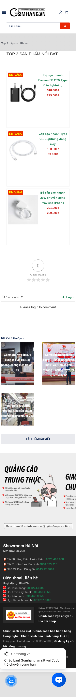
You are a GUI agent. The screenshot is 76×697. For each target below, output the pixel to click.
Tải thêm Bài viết (38, 439)
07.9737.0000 (42, 600)
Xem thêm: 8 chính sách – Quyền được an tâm (38, 526)
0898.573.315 (48, 564)
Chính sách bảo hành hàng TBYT (44, 636)
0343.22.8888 (45, 569)
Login (69, 297)
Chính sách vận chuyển (55, 616)
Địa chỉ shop (47, 621)
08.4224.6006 (35, 588)
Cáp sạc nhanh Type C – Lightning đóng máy (53, 139)
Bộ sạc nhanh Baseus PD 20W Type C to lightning (52, 80)
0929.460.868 (55, 559)
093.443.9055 (41, 592)
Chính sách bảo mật (17, 631)
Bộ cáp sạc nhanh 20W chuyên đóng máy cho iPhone (52, 197)
